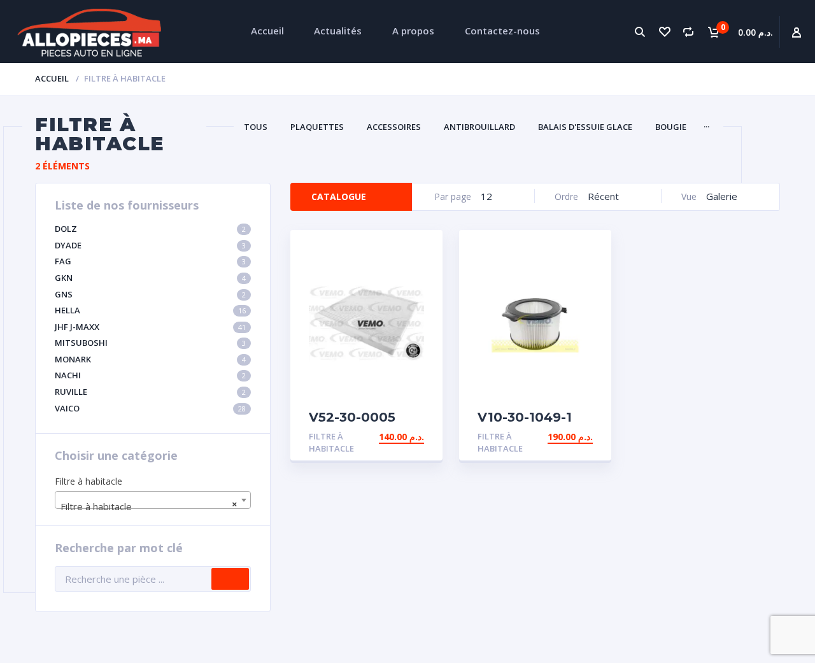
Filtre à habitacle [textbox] (148, 505)
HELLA (150, 310)
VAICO (150, 408)
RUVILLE (150, 391)
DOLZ (150, 228)
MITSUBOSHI (150, 342)
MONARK (150, 359)
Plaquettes (317, 126)
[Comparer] (688, 31)
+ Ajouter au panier (374, 437)
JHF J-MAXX (150, 326)
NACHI (150, 375)
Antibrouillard (479, 126)
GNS (150, 294)
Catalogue (338, 196)
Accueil (52, 78)
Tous (255, 126)
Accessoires (394, 126)
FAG (150, 261)
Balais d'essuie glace (585, 126)
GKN (150, 277)
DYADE (150, 245)
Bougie (670, 126)
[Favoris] (664, 31)
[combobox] (153, 500)
